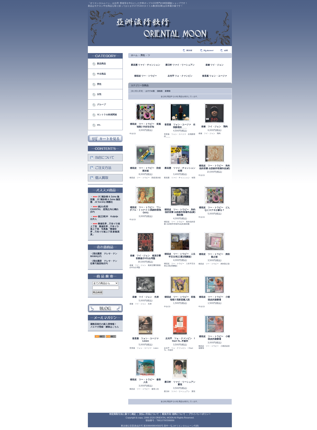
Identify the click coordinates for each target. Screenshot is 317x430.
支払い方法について (149, 414)
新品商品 (101, 63)
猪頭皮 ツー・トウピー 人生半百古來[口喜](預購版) (180, 255)
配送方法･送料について (173, 414)
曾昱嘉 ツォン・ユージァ (214, 76)
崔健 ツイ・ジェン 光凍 (145, 297)
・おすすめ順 (149, 91)
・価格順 (159, 91)
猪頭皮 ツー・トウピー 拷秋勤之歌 (214, 255)
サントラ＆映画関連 (107, 114)
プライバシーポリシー (200, 414)
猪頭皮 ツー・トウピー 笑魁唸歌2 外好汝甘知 (145, 125)
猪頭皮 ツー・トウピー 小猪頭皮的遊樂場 (214, 298)
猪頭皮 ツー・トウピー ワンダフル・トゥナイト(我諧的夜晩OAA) (145, 210)
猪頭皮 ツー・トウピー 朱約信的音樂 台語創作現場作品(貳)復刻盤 (180, 212)
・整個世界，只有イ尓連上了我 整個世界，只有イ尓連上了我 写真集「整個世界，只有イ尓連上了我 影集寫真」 (105, 229)
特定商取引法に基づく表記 (122, 414)
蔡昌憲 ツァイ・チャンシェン (145, 65)
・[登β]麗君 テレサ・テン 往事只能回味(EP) (104, 262)
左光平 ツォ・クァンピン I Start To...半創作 (180, 339)
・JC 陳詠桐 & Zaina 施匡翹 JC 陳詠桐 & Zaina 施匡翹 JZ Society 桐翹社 (105, 199)
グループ (101, 104)
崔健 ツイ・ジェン (214, 65)
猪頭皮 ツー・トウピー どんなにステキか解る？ (214, 209)
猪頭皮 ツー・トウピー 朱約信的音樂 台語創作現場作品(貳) (214, 167)
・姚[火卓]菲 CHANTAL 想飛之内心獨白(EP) (104, 209)
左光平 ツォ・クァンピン (180, 76)
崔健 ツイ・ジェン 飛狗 (214, 126)
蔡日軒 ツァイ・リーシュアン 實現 (181, 383)
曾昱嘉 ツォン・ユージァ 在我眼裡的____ (180, 126)
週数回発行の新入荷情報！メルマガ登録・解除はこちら (104, 325)
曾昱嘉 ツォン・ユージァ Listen (146, 339)
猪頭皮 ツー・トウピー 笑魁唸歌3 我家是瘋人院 (180, 298)
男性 (99, 84)
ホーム (134, 55)
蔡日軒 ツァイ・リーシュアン (180, 65)
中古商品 (101, 74)
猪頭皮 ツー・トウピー (145, 76)
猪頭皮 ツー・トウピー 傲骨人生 (145, 381)
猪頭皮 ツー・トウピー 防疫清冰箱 (145, 169)
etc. (99, 125)
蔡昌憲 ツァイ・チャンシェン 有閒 (181, 169)
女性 (99, 94)
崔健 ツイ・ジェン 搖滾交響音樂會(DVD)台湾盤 (145, 257)
